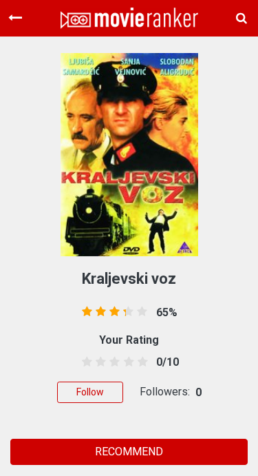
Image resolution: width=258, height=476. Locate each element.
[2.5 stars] (112, 362)
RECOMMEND (129, 451)
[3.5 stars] (126, 362)
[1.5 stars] (98, 362)
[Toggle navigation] (15, 18)
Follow (90, 391)
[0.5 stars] (84, 362)
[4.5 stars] (140, 362)
